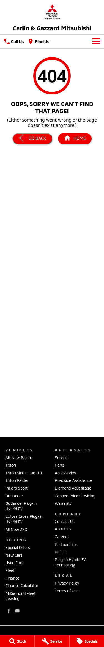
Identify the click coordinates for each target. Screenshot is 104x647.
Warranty (63, 503)
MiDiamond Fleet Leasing (21, 596)
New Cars (14, 555)
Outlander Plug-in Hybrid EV (21, 506)
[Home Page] (52, 11)
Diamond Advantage (73, 488)
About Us (63, 529)
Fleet (10, 570)
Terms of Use (66, 590)
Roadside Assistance (73, 480)
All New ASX (16, 529)
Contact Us (65, 521)
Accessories (65, 472)
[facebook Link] (9, 610)
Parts (60, 465)
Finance (12, 578)
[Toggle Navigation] (96, 41)
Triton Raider (17, 480)
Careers (62, 536)
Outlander (14, 495)
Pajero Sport (17, 488)
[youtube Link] (17, 610)
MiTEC (60, 551)
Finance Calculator (22, 585)
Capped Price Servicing (75, 495)
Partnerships (66, 544)
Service (61, 457)
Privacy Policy (67, 583)
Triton (11, 465)
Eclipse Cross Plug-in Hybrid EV (24, 519)
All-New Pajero (19, 457)
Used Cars (14, 562)
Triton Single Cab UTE (24, 472)
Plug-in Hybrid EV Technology (70, 562)
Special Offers (18, 547)
